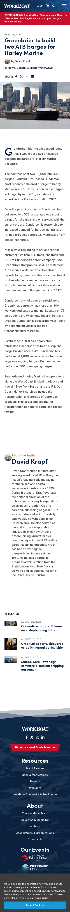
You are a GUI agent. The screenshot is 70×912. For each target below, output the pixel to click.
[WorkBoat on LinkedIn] (42, 737)
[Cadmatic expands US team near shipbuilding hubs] (10, 623)
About (35, 805)
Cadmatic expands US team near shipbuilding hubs (41, 628)
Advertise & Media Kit (35, 819)
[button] (16, 76)
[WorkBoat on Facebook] (26, 737)
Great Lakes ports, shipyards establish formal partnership (42, 645)
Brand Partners (35, 768)
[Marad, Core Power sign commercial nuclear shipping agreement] (10, 659)
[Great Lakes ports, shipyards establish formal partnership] (10, 644)
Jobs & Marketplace (35, 774)
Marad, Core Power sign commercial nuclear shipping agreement (42, 665)
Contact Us (35, 839)
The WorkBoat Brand (35, 813)
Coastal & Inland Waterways (35, 67)
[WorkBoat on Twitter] (32, 737)
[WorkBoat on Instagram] (37, 737)
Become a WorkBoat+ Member (35, 747)
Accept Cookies (35, 905)
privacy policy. (40, 897)
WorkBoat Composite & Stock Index (35, 794)
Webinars (35, 787)
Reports (35, 781)
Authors (35, 826)
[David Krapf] (7, 61)
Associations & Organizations (35, 832)
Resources (35, 760)
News (11, 67)
